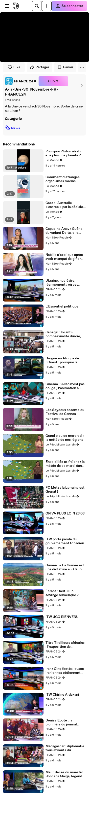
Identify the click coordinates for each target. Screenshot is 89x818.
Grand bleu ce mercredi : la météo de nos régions (64, 438)
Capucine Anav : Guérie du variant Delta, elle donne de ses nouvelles (64, 231)
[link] (21, 81)
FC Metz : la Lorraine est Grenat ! (65, 490)
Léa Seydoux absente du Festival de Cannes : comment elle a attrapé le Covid (64, 412)
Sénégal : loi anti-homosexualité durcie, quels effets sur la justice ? (65, 334)
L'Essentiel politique (61, 306)
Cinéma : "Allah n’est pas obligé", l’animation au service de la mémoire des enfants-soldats (65, 386)
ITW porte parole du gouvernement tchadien (64, 541)
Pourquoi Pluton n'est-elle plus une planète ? (63, 153)
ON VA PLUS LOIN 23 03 (65, 513)
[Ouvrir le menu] (7, 6)
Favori (68, 67)
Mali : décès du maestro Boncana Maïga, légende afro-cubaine (64, 774)
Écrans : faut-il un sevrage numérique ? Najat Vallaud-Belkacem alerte (64, 593)
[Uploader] (47, 6)
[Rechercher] (37, 6)
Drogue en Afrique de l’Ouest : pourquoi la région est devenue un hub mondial (63, 360)
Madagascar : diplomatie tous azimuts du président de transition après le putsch (64, 748)
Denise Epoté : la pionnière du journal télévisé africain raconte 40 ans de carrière (64, 722)
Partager (42, 67)
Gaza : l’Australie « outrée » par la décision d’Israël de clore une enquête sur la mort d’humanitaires (65, 205)
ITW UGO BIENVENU (62, 617)
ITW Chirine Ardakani (62, 695)
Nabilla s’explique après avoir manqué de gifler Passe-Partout (64, 257)
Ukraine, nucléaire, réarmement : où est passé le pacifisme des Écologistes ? (63, 283)
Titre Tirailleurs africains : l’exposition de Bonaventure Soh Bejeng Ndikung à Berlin (65, 645)
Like (17, 67)
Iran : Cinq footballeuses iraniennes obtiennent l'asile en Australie (64, 671)
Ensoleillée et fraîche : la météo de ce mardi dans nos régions (65, 464)
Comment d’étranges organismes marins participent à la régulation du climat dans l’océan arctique (65, 179)
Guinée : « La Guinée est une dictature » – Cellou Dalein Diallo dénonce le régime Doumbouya (64, 567)
